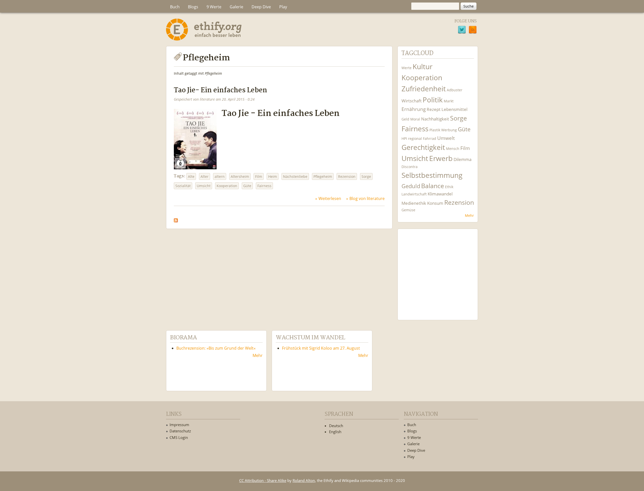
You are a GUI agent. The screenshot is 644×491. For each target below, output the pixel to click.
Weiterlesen (329, 198)
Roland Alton (304, 480)
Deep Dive (261, 7)
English (335, 431)
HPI (404, 138)
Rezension (346, 176)
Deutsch (336, 425)
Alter (204, 176)
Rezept (433, 109)
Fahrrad (429, 138)
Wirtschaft (411, 101)
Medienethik (413, 203)
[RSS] (473, 30)
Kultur (422, 66)
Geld (405, 119)
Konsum (435, 203)
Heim (272, 176)
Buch (175, 7)
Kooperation (227, 185)
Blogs (193, 7)
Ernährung (413, 109)
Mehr (469, 215)
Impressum (179, 424)
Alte (191, 176)
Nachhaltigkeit (435, 119)
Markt (449, 101)
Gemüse (408, 210)
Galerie (236, 7)
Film (258, 176)
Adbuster (454, 90)
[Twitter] (462, 30)
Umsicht (204, 185)
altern (220, 176)
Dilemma (462, 159)
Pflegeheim (322, 176)
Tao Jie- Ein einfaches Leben (220, 90)
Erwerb (441, 158)
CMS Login (179, 437)
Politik (433, 99)
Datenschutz (180, 430)
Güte (247, 185)
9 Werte (214, 7)
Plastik (434, 130)
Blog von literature (367, 198)
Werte (406, 67)
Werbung (449, 130)
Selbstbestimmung (431, 175)
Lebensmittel (454, 109)
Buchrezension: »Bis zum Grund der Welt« (216, 348)
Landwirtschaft (414, 194)
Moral (415, 119)
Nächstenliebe (295, 176)
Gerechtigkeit (423, 147)
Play (283, 7)
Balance (432, 186)
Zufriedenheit (423, 88)
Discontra (409, 166)
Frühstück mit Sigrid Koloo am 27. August (321, 348)
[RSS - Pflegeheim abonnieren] (176, 219)
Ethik (449, 186)
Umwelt (446, 138)
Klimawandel (440, 194)
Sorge (366, 176)
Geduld (410, 186)
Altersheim (240, 176)
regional (415, 138)
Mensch (452, 148)
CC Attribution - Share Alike (262, 480)
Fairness (264, 185)
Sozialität (183, 185)
